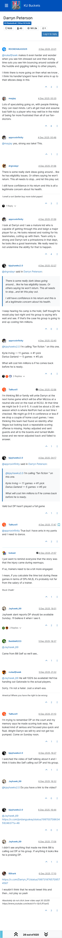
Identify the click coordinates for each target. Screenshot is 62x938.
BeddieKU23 (15, 641)
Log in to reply (50, 34)
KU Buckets (32, 5)
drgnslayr (14, 166)
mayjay (12, 98)
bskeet (12, 553)
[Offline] (5, 98)
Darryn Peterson (33, 271)
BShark (12, 873)
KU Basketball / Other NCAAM (17, 23)
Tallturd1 (13, 389)
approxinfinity (16, 137)
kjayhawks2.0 (16, 265)
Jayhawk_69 (15, 608)
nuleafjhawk (15, 672)
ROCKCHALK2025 (18, 49)
